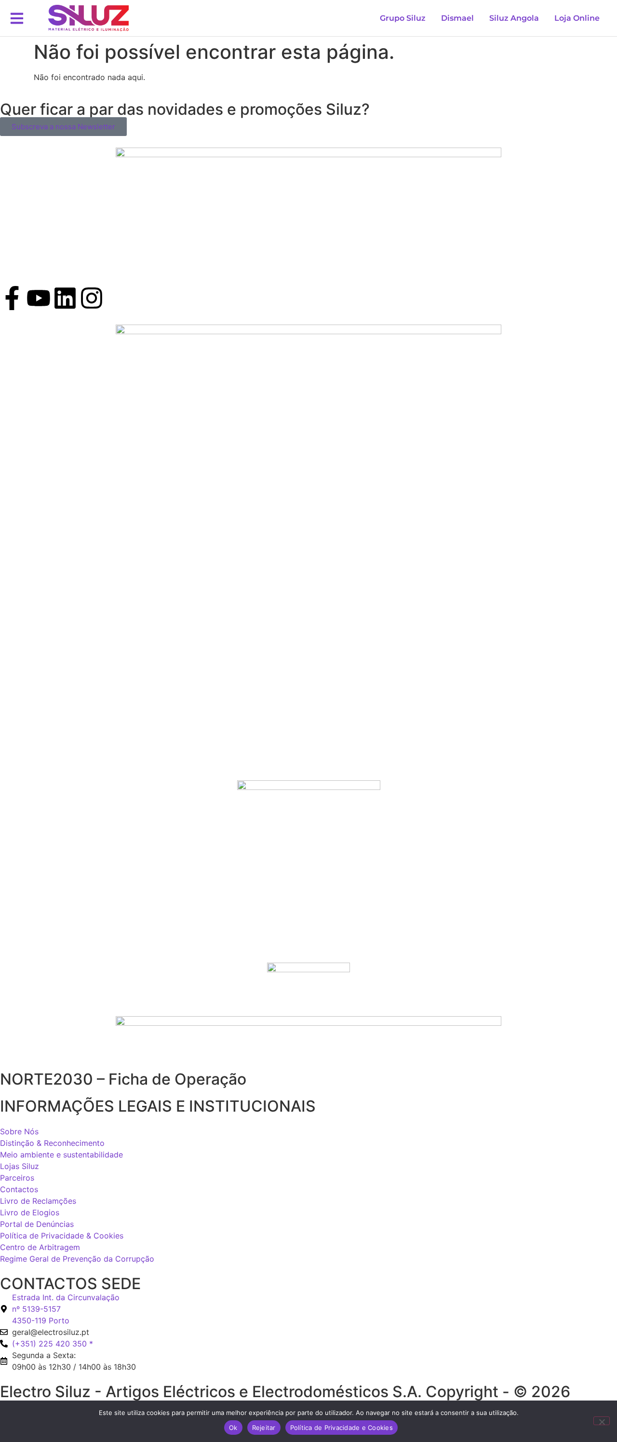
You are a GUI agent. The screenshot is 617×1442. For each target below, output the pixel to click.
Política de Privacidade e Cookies (341, 1427)
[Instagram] (92, 298)
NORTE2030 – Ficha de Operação (123, 1079)
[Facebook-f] (12, 298)
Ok (233, 1427)
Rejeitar (264, 1427)
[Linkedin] (65, 298)
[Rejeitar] (601, 1420)
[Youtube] (39, 298)
